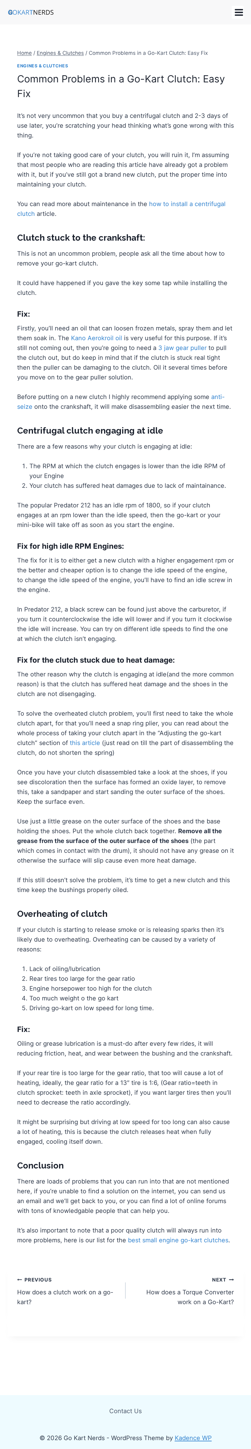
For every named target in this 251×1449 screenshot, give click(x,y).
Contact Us (125, 1411)
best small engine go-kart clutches (178, 1240)
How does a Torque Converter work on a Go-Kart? (190, 1291)
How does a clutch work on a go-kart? (65, 1291)
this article (85, 743)
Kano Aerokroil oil (96, 338)
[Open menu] (238, 12)
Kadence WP (193, 1438)
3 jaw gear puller (182, 348)
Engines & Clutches (42, 65)
